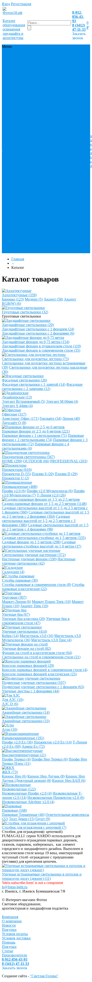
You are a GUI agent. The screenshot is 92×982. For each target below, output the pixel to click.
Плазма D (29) (66, 474)
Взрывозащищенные (19, 213)
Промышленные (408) (19, 487)
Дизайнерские (13, 102)
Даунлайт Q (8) (14, 423)
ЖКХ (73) (10, 772)
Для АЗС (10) (12, 700)
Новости (72, 153)
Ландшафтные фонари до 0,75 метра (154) (35, 342)
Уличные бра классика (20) (23, 619)
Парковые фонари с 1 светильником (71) (34, 435)
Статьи (7, 951)
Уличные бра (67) (16, 614)
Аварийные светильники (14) (26, 712)
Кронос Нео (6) (14, 776)
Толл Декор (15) (21, 819)
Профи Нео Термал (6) (50, 759)
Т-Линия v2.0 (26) (51, 495)
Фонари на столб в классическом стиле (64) (37, 653)
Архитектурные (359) (19, 295)
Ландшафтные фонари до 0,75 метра (20, 78)
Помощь (8, 942)
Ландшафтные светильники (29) (28, 325)
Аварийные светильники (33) (26, 721)
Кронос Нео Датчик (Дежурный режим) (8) (43, 778)
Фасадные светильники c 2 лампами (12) (42, 386)
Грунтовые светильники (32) (25, 312)
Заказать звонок (79, 36)
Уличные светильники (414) (24, 631)
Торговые (10, 166)
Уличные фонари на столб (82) (26, 648)
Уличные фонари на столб (20, 176)
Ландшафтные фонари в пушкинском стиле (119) (41, 346)
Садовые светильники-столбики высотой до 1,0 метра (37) (41, 544)
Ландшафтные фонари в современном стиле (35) (41, 350)
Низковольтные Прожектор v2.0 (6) (55, 798)
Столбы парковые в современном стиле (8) (36, 585)
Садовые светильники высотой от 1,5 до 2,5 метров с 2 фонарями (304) (45, 514)
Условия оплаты (15, 934)
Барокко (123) (13, 299)
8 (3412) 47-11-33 (79, 27)
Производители (14, 955)
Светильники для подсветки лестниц (17, 87)
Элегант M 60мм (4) (62, 401)
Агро (28, 208)
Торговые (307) (14, 597)
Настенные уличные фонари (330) (29, 559)
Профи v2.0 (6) (14, 491)
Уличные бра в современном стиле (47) (36, 621)
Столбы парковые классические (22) (43, 587)
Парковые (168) (14, 810)
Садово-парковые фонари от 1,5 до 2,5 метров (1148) (44, 504)
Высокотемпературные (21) (24, 755)
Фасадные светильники (12, 95)
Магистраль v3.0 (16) (36, 636)
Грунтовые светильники (12, 61)
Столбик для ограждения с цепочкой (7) (34, 827)
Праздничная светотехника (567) (28, 457)
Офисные (10, 106)
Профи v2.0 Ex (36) (17, 742)
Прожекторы (12, 123)
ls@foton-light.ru (14, 887)
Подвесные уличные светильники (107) (34, 683)
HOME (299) (12, 461)
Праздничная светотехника (19, 117)
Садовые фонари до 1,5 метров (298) (31, 542)
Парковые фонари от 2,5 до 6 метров (18, 110)
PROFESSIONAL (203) (68, 461)
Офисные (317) (14, 414)
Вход (6, 4)
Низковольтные (24, 221)
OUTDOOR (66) (36, 461)
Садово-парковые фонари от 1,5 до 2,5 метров (18, 136)
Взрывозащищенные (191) (23, 738)
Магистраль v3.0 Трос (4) (51, 640)
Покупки (9, 930)
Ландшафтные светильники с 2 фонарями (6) (38, 333)
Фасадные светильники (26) (24, 380)
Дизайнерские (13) (17, 397)
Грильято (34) (50, 418)
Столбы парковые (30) (20, 580)
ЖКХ (6, 221)
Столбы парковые (16, 161)
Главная (17, 259)
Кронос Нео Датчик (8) (46, 776)
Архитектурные (15, 55)
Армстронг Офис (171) (20, 418)
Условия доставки (16, 938)
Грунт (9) (42, 819)
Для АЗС (9, 196)
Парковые (10, 225)
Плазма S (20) (43, 474)
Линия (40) (71, 418)
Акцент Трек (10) (34, 606)
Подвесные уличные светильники (20, 189)
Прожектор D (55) (16, 474)
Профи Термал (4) (16, 759)
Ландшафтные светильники (13, 70)
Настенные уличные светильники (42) (38, 561)
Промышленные (15, 127)
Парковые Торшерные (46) (23, 815)
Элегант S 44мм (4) (17, 406)
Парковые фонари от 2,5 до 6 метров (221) (36, 431)
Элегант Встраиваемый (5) (23, 401)
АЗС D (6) (10, 704)
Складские (29, 157)
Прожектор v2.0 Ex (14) (53, 742)
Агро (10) (9, 729)
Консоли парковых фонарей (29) (28, 666)
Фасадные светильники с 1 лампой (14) (33, 384)
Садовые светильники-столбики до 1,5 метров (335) (44, 538)
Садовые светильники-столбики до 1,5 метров (20, 144)
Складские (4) (13, 572)
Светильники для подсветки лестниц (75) (35, 359)
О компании (73, 146)
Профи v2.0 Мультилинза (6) (50, 491)
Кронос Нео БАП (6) (68, 781)
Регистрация (21, 4)
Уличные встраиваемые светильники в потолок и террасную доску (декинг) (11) (42, 876)
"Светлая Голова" (44, 976)
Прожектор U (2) (15, 478)
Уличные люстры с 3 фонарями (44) (30, 691)
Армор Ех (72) (33, 746)
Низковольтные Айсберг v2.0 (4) (28, 802)
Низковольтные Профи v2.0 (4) (27, 793)
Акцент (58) (53, 299)
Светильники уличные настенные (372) (34, 555)
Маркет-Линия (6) (16, 602)
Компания (10, 917)
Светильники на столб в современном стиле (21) (41, 657)
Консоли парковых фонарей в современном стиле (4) (44, 670)
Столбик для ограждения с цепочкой (17, 229)
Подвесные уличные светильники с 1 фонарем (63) (43, 687)
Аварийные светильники (19, 198)
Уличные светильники (12, 172)
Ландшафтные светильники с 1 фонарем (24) (38, 329)
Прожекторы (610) (17, 470)
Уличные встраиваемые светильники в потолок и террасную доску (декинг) (19, 242)
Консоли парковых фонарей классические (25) (39, 674)
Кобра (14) (10, 636)
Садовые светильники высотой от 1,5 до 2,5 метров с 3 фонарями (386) (38, 520)
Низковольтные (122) (19, 789)
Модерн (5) (34, 299)
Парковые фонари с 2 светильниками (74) (43, 437)
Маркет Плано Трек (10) (51, 602)
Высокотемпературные (20, 217)
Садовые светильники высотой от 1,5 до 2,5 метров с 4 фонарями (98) (45, 527)
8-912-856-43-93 (78, 16)
